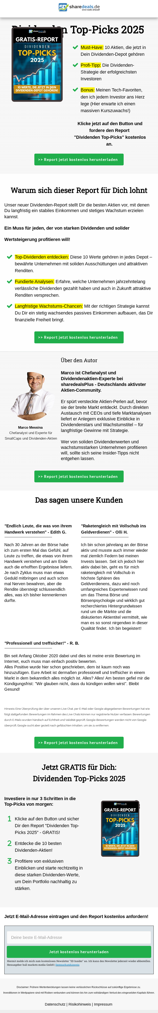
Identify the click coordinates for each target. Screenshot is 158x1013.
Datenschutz (55, 1004)
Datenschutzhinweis (67, 964)
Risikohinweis (80, 1004)
